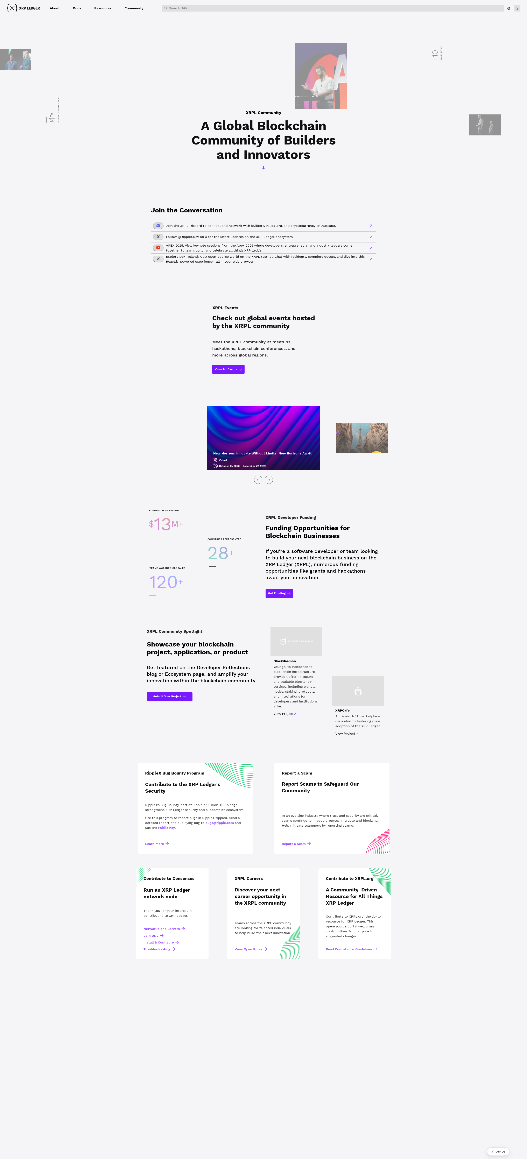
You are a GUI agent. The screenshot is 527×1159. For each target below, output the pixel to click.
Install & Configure (158, 942)
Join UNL (151, 936)
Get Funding (277, 593)
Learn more (154, 844)
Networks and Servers (161, 929)
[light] (517, 8)
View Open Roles (248, 949)
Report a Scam (294, 844)
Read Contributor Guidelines (349, 949)
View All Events (226, 369)
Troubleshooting (156, 949)
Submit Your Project (167, 696)
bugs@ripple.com (219, 823)
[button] (54, 8)
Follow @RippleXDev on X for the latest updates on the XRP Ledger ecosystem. (230, 237)
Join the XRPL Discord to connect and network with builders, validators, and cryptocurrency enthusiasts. (251, 226)
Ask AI (500, 1151)
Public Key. (167, 828)
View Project (284, 713)
